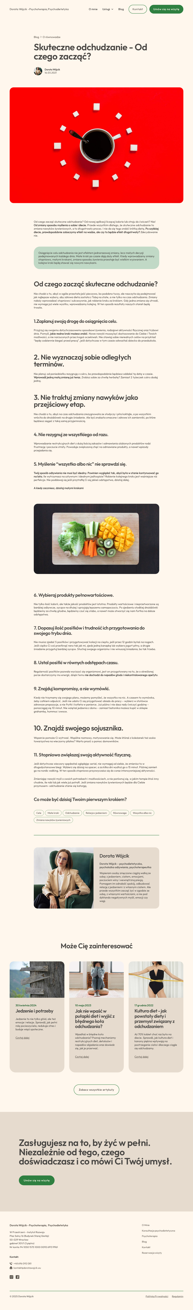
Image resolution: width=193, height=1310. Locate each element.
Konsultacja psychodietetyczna (158, 1230)
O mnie (93, 9)
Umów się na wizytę (166, 9)
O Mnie (146, 1225)
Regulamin (177, 1296)
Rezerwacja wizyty (152, 1252)
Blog (121, 9)
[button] (108, 9)
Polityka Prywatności (157, 1296)
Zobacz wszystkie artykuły (96, 1089)
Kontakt (138, 9)
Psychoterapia (149, 1236)
